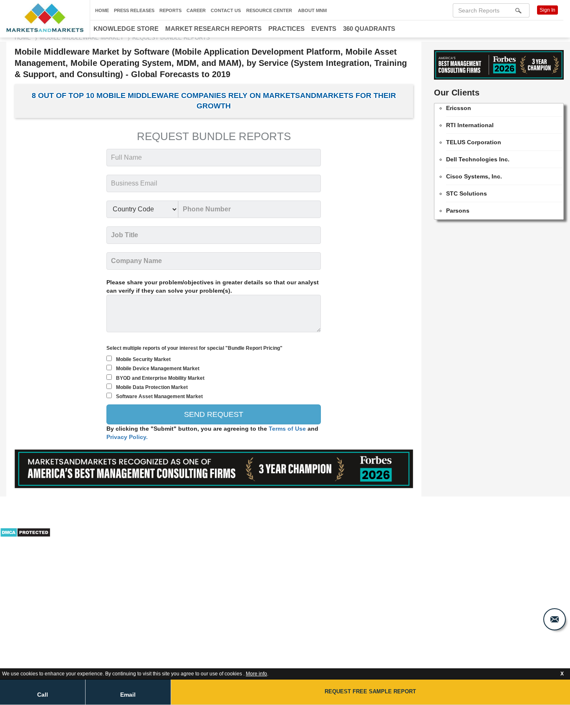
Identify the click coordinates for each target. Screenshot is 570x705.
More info (256, 674)
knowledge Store (126, 28)
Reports (170, 10)
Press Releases (134, 10)
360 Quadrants (369, 28)
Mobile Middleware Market (82, 38)
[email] (554, 619)
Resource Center (269, 10)
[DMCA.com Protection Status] (25, 532)
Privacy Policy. (127, 437)
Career (196, 10)
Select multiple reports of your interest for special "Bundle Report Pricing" (194, 348)
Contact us (226, 10)
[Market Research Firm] (44, 17)
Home (102, 10)
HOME (23, 38)
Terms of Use (288, 428)
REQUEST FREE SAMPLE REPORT (370, 691)
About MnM (312, 10)
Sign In (547, 10)
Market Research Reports (213, 28)
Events (323, 28)
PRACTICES (286, 28)
